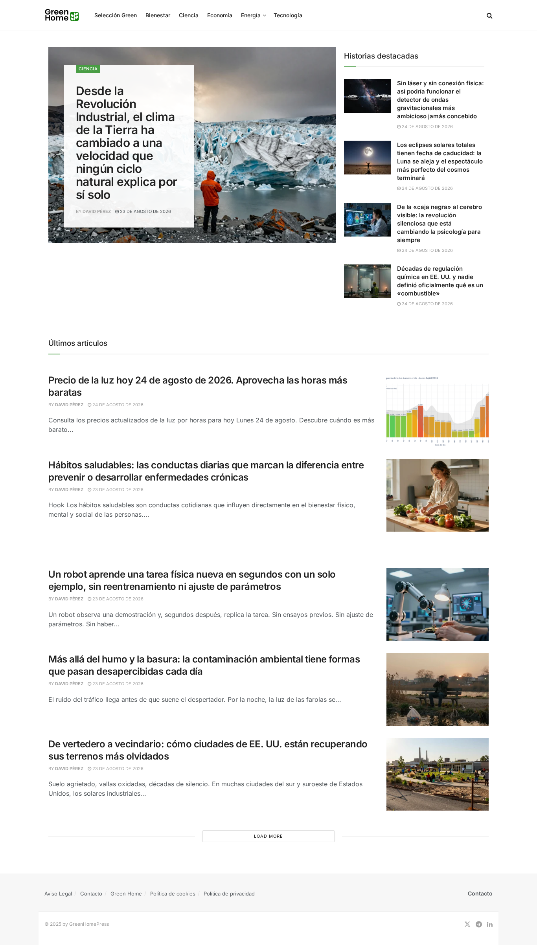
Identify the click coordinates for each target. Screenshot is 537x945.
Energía (251, 15)
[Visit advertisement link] (268, 547)
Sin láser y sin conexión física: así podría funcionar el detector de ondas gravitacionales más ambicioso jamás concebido (440, 99)
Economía (219, 15)
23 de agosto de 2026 (145, 211)
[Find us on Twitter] (467, 924)
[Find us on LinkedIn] (490, 924)
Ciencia (189, 15)
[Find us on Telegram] (479, 924)
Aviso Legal (58, 893)
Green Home (126, 893)
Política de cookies (172, 893)
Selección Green (115, 15)
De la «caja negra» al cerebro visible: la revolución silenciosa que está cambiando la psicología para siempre (439, 223)
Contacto (91, 893)
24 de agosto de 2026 (427, 126)
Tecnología (288, 15)
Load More (268, 836)
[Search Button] (490, 15)
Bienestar (157, 15)
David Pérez (97, 211)
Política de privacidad (229, 893)
